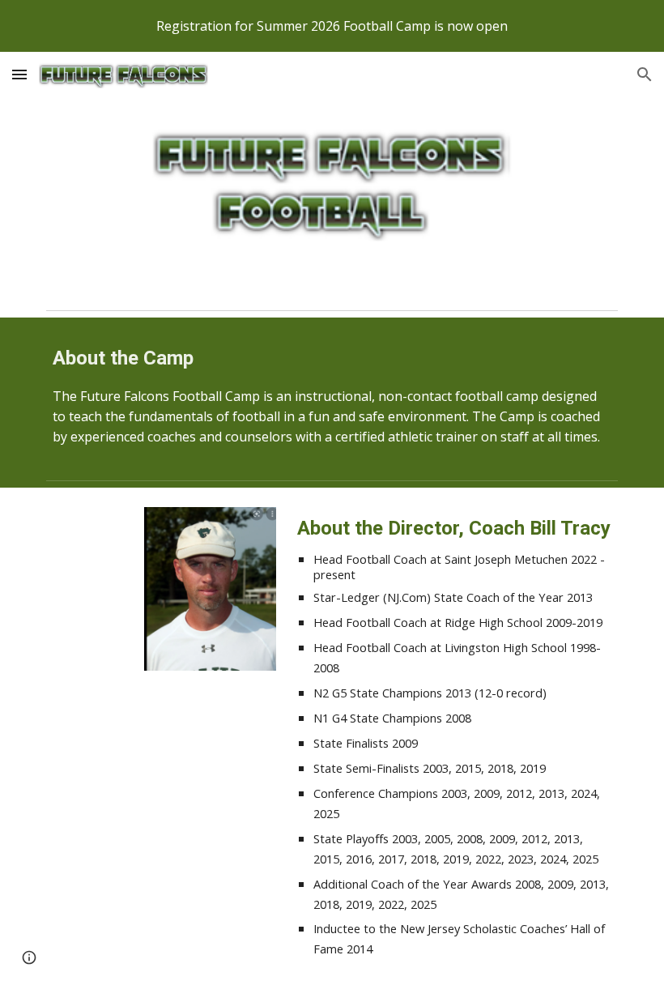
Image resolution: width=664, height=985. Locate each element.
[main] (332, 395)
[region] (332, 26)
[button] (19, 74)
